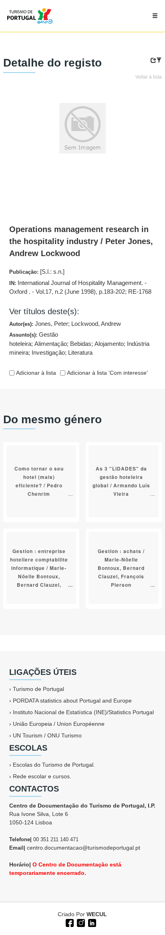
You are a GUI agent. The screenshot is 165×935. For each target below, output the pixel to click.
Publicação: (36, 271)
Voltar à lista (148, 77)
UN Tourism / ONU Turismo (47, 735)
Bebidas (80, 343)
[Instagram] (80, 922)
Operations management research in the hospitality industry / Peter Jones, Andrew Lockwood (81, 241)
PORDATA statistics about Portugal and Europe (72, 700)
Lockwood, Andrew (96, 323)
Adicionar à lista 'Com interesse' (106, 373)
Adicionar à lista (35, 373)
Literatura (80, 352)
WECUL (97, 914)
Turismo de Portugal (38, 689)
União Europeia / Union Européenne (59, 724)
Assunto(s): (79, 343)
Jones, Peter (51, 323)
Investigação (48, 352)
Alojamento (109, 343)
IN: (80, 287)
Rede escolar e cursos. (42, 776)
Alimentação (50, 343)
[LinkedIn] (91, 922)
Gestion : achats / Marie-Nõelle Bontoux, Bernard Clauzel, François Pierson (121, 567)
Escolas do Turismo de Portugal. (54, 764)
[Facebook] (69, 922)
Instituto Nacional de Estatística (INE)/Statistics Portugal (83, 712)
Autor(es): (65, 323)
